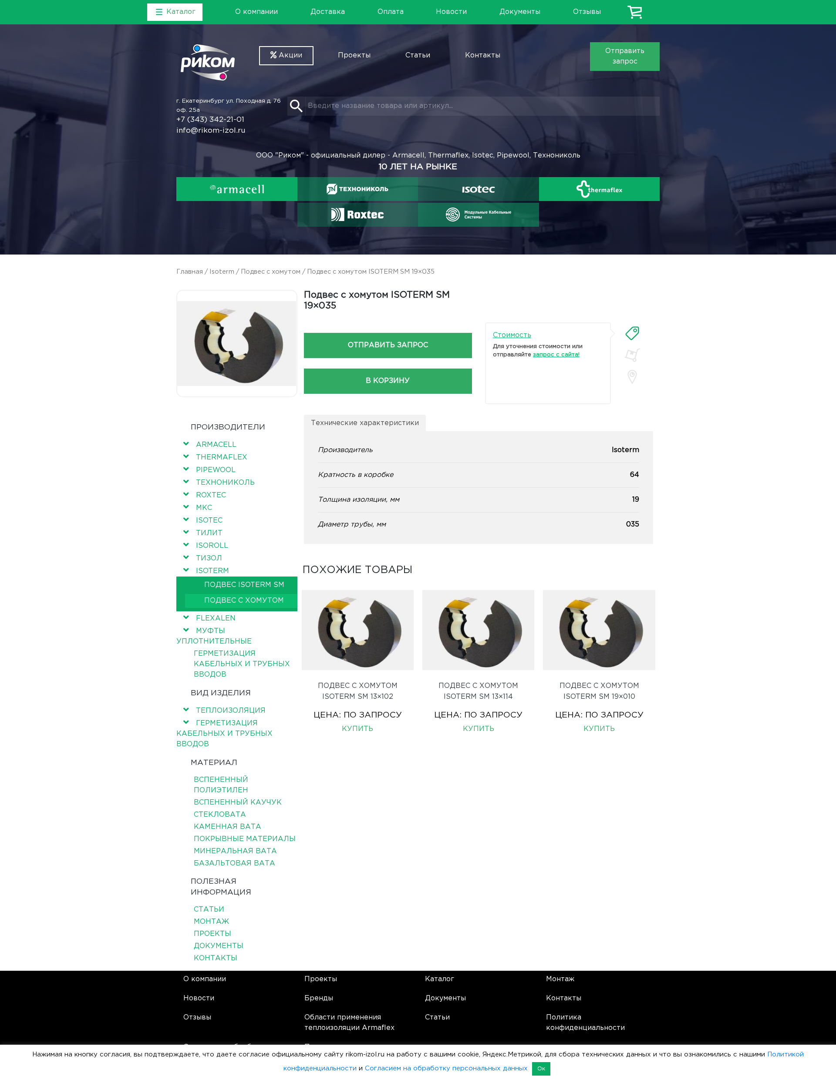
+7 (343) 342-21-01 (210, 120)
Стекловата (220, 814)
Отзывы (587, 12)
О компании (256, 12)
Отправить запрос (624, 56)
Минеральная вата (235, 851)
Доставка (327, 12)
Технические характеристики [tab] (365, 423)
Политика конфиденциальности (585, 1022)
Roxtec (211, 495)
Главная (189, 272)
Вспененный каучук (238, 802)
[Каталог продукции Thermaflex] (599, 189)
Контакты (482, 55)
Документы (519, 12)
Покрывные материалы (245, 839)
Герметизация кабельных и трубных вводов (242, 664)
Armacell (216, 445)
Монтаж (211, 922)
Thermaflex (221, 457)
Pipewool (216, 470)
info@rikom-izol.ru (211, 130)
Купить (357, 729)
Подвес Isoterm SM (244, 585)
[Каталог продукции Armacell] (236, 189)
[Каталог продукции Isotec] (478, 189)
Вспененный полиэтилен (221, 785)
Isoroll (212, 546)
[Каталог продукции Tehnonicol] (357, 189)
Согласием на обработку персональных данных (446, 1068)
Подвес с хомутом (270, 272)
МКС (204, 508)
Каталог (439, 979)
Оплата (391, 12)
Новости (451, 12)
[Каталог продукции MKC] (478, 214)
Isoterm (221, 272)
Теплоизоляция (231, 710)
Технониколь (225, 482)
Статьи (417, 55)
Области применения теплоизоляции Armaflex (349, 1022)
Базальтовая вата (234, 863)
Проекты (354, 55)
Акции (289, 55)
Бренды (318, 998)
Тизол (209, 558)
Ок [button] (541, 1068)
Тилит (209, 533)
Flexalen (216, 618)
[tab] (632, 333)
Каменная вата (227, 827)
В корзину (388, 381)
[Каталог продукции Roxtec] (357, 215)
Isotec (209, 520)
